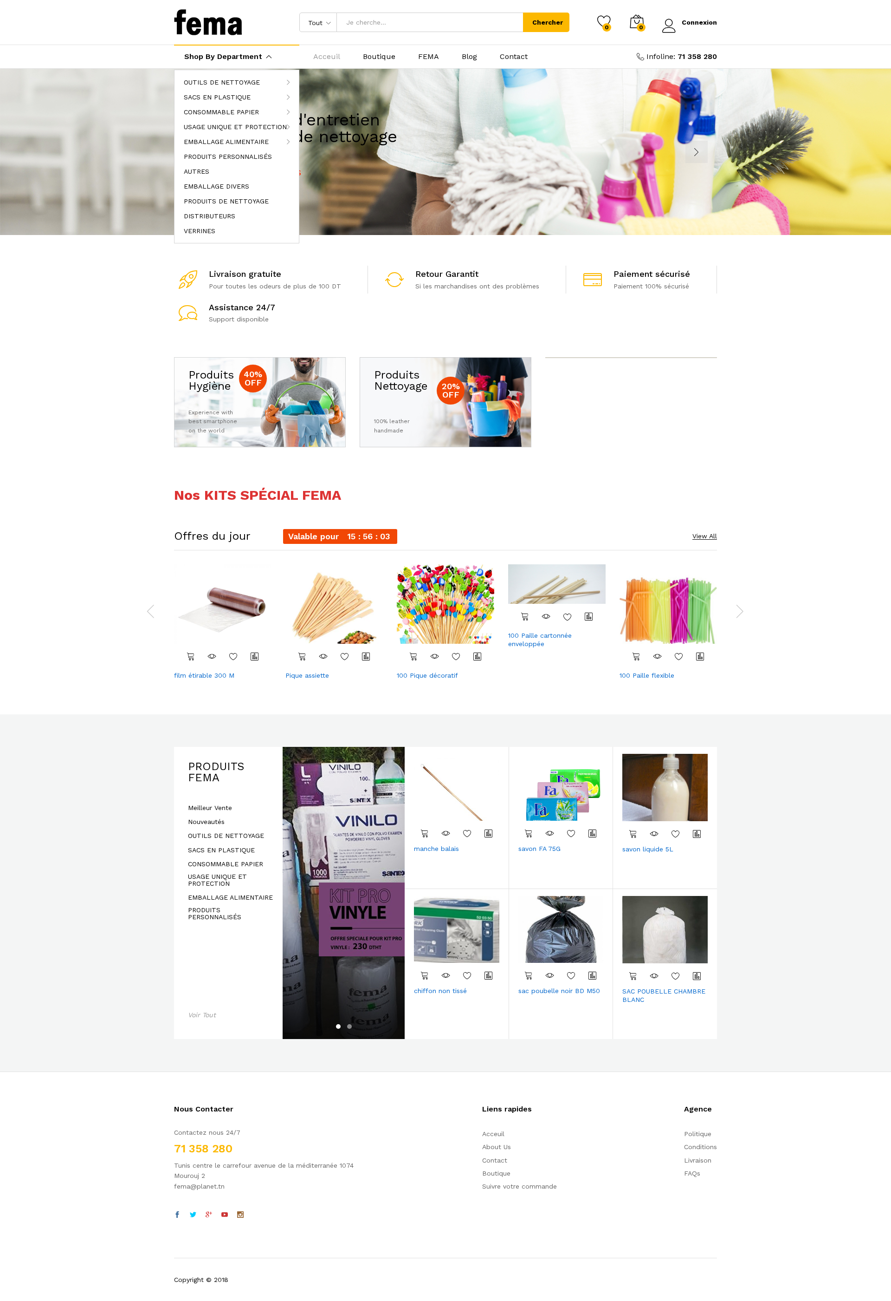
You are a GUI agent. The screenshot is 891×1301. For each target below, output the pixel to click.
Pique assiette (307, 675)
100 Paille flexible (647, 675)
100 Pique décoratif (427, 675)
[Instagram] (240, 1215)
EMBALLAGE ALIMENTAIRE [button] (226, 141)
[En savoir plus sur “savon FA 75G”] (528, 833)
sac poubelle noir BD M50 (559, 990)
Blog (469, 56)
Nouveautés (206, 821)
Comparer (255, 656)
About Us (496, 1147)
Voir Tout (202, 1015)
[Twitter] (193, 1215)
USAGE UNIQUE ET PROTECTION (217, 880)
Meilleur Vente (210, 807)
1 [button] (338, 1026)
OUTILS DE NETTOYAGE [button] (222, 82)
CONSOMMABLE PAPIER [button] (221, 112)
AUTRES (196, 171)
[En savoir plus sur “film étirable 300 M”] (191, 656)
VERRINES (199, 231)
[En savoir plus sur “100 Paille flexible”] (636, 656)
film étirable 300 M (204, 675)
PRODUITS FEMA (216, 772)
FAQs (692, 1173)
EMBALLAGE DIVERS (216, 186)
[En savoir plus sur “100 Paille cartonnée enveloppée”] (525, 616)
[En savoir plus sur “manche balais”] (425, 833)
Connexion (699, 22)
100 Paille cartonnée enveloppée (540, 639)
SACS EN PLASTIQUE (221, 850)
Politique (697, 1134)
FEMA (428, 56)
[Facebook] (177, 1215)
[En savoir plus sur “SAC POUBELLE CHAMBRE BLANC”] (633, 976)
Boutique (379, 56)
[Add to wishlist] (233, 656)
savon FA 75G (539, 848)
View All (704, 536)
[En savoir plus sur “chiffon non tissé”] (425, 975)
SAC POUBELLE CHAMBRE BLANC (663, 995)
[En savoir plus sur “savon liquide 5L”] (633, 834)
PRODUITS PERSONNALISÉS (228, 156)
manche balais (436, 848)
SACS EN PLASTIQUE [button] (217, 97)
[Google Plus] (209, 1215)
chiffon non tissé (440, 990)
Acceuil (326, 56)
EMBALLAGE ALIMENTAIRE (230, 897)
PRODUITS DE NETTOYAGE (226, 201)
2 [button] (349, 1026)
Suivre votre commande (519, 1186)
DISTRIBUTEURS (209, 216)
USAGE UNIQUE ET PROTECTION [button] (235, 127)
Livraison (697, 1160)
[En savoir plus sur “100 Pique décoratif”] (413, 656)
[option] (222, 623)
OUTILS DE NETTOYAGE (226, 835)
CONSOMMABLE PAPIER (225, 864)
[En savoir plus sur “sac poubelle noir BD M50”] (528, 975)
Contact (514, 56)
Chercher (547, 22)
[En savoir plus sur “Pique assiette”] (302, 656)
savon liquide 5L (647, 849)
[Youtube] (224, 1215)
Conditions (700, 1147)
